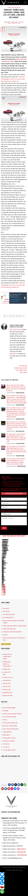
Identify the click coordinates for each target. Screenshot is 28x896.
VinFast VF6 (7, 680)
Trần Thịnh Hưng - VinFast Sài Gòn (16, 23)
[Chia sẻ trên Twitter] (10, 316)
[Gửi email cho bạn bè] (14, 316)
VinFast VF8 (7, 686)
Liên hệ (5, 635)
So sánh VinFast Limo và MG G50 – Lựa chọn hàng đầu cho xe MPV (4, 547)
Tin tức (5, 719)
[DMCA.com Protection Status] (6, 644)
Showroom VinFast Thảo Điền (12, 632)
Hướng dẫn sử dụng (9, 738)
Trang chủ (6, 608)
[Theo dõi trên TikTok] (15, 784)
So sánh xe (6, 744)
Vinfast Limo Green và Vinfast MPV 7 (7, 664)
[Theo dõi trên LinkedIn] (5, 788)
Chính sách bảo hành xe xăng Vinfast (14, 626)
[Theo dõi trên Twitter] (18, 784)
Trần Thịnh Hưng (15, 329)
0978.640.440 (21, 852)
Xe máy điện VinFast (9, 750)
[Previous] (1, 568)
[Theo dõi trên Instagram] (12, 784)
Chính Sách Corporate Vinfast (12, 713)
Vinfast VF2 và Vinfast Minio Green (7, 656)
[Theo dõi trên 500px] (15, 788)
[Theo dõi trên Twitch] (18, 788)
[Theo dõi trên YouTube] (8, 788)
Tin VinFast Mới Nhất (9, 716)
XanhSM (5, 710)
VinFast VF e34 (7, 677)
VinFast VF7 (7, 683)
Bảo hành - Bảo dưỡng (10, 726)
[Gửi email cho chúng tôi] (21, 784)
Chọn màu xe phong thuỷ (11, 729)
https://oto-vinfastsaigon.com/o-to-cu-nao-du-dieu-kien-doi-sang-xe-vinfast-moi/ (13, 79)
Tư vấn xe (6, 747)
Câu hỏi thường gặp (9, 707)
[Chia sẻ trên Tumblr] (23, 316)
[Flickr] (12, 788)
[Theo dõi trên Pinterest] (2, 788)
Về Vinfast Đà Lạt (8, 617)
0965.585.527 (14, 353)
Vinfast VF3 (6, 669)
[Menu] (25, 2)
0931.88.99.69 (22, 855)
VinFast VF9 (7, 689)
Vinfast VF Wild (7, 695)
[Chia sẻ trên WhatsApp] (4, 316)
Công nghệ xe (7, 732)
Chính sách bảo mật (9, 629)
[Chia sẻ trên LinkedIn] (20, 316)
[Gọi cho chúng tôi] (25, 784)
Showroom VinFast (9, 741)
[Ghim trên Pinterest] (17, 316)
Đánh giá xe (6, 735)
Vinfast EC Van (7, 692)
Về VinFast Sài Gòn (9, 614)
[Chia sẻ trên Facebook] (7, 316)
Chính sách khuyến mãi (14, 7)
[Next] (6, 568)
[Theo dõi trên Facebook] (9, 784)
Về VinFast (6, 611)
